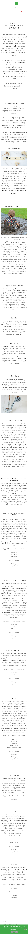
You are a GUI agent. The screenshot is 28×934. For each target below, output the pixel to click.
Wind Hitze (14, 552)
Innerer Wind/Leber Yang (14, 747)
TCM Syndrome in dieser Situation (16, 621)
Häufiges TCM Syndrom (8, 795)
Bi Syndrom (14, 556)
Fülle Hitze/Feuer (14, 763)
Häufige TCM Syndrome (8, 549)
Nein (16, 931)
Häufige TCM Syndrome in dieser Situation (14, 669)
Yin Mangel (14, 897)
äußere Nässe (14, 745)
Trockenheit (14, 743)
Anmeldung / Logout (8, 9)
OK (12, 931)
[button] (16, 3)
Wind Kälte (14, 554)
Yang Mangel (14, 566)
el (16, 761)
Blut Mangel (14, 754)
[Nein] (25, 929)
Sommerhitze (14, 799)
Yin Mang (13, 761)
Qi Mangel (14, 563)
